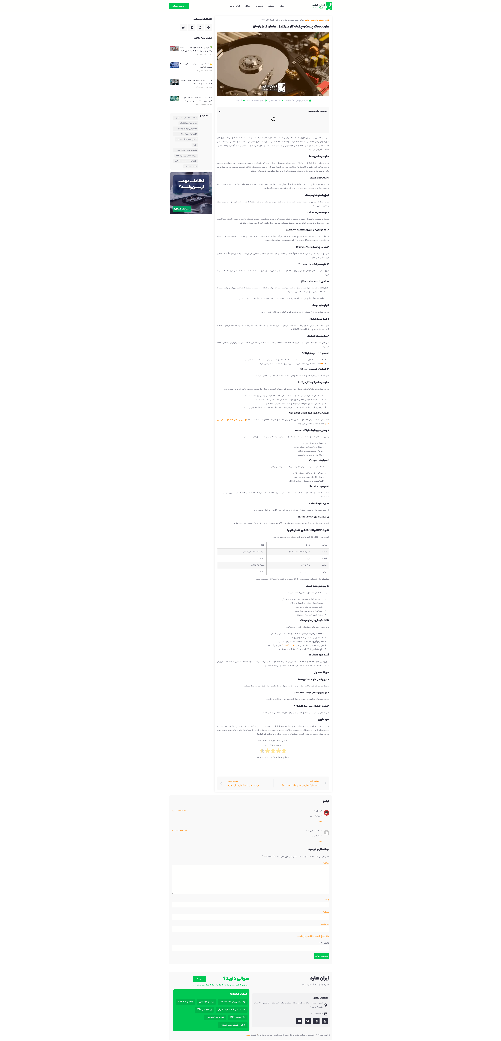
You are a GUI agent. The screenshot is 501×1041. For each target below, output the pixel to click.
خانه (282, 6)
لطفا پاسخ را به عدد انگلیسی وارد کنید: (313, 936)
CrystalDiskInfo (288, 645)
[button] (220, 111)
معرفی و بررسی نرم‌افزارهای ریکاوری (187, 150)
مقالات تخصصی (190, 166)
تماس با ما (235, 6)
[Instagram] (316, 1021)
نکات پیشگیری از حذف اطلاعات (188, 134)
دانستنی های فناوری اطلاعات (314, 20)
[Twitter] (308, 1021)
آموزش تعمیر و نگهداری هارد (186, 139)
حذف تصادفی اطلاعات (188, 123)
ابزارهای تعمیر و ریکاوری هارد (186, 155)
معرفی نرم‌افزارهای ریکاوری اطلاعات (187, 128)
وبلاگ (247, 6)
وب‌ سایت (325, 924)
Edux (248, 1035)
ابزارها (195, 144)
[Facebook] (325, 1021)
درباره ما (259, 6)
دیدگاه (326, 863)
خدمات (271, 6)
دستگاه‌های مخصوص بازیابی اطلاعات (186, 161)
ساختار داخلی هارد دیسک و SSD (186, 117)
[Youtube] (299, 1021)
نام (327, 899)
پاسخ (320, 821)
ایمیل (326, 912)
